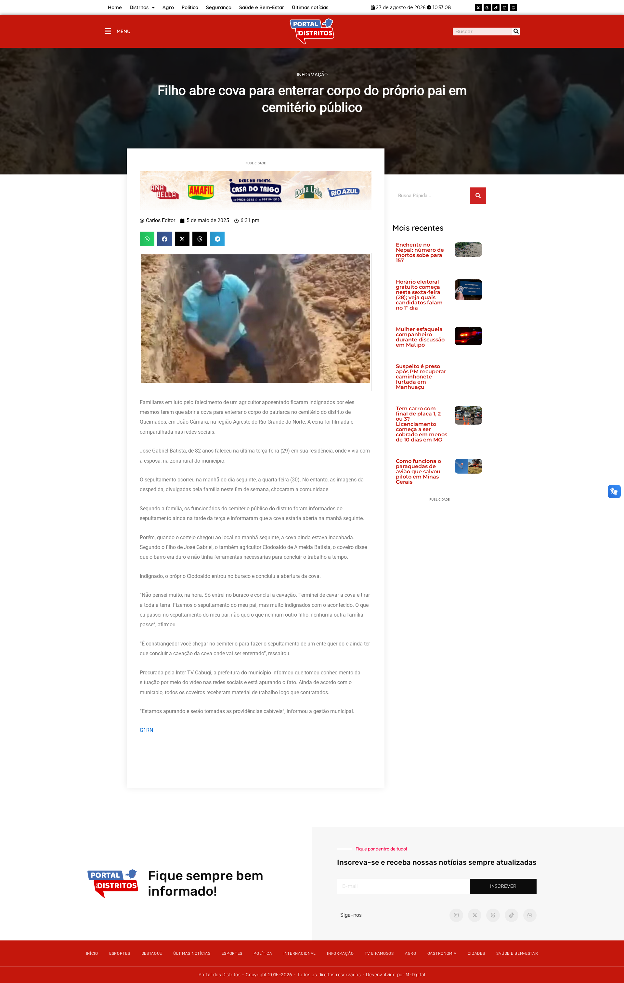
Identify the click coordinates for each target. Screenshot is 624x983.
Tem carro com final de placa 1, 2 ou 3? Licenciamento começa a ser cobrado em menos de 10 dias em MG (421, 424)
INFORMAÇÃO (312, 75)
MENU (124, 31)
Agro (168, 7)
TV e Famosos (379, 953)
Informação (340, 953)
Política (190, 7)
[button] (147, 239)
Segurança (218, 7)
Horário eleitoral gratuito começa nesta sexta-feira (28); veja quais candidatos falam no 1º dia (419, 295)
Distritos (139, 7)
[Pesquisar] (516, 31)
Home (115, 7)
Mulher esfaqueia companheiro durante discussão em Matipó (420, 337)
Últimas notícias (310, 7)
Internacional (299, 953)
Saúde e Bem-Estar (261, 7)
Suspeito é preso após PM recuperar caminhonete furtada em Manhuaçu (421, 376)
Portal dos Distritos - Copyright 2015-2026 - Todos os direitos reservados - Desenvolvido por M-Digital (312, 974)
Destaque (151, 953)
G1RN (146, 730)
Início (92, 953)
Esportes (119, 953)
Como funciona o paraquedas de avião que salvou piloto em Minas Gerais (418, 471)
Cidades (476, 953)
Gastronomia (442, 953)
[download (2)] (255, 190)
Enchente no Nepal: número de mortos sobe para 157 (420, 252)
